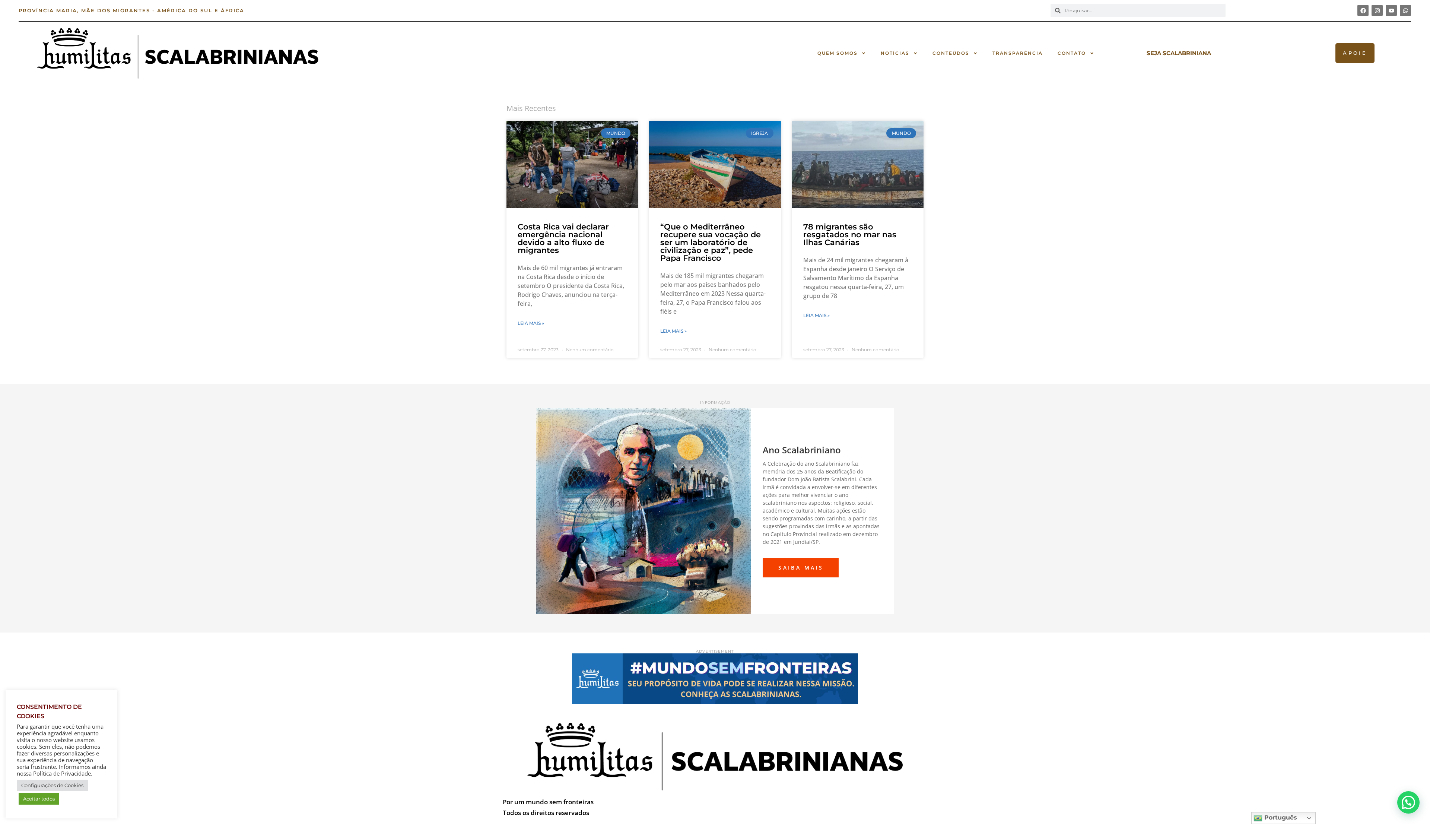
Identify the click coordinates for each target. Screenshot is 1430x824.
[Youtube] (1391, 10)
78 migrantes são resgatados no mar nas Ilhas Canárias (849, 234)
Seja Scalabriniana (1179, 53)
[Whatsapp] (1405, 10)
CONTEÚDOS (950, 53)
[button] (1408, 802)
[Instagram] (1377, 10)
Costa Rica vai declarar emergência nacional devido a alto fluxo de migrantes (563, 238)
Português (1279, 817)
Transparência (1017, 53)
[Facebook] (1363, 10)
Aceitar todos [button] (39, 799)
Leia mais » (531, 323)
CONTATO (1072, 53)
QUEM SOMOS (837, 53)
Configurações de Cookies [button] (52, 785)
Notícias (895, 53)
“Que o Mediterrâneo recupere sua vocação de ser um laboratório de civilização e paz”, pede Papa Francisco (710, 242)
